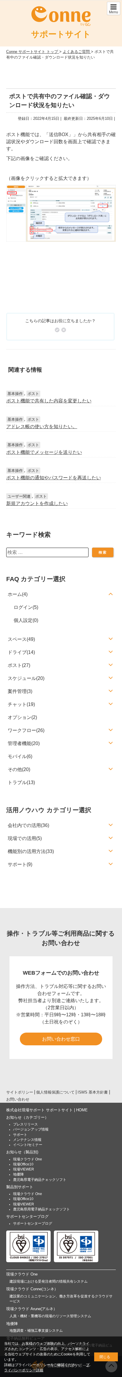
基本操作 (15, 393)
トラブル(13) (21, 782)
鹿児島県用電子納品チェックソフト (41, 1209)
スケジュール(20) (26, 678)
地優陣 (18, 1174)
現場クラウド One (27, 1159)
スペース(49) (21, 639)
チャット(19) (21, 704)
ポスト (33, 393)
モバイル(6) (20, 756)
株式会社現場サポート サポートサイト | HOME (47, 1110)
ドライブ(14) (21, 652)
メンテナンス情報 (27, 1139)
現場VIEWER (23, 1169)
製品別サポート (19, 1187)
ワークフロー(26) (26, 730)
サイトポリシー (19, 1092)
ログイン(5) (26, 607)
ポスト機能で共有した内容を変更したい (49, 400)
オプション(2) (22, 717)
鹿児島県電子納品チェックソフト (39, 1179)
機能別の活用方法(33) (31, 851)
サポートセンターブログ (27, 1216)
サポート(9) (20, 864)
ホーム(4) (18, 594)
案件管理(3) (20, 691)
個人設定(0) (26, 620)
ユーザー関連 (18, 496)
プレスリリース (25, 1124)
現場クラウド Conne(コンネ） (32, 1289)
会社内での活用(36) (28, 825)
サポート (20, 1134)
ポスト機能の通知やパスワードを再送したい (53, 477)
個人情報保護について (55, 1092)
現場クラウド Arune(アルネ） (31, 1309)
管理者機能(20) (24, 743)
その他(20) (19, 769)
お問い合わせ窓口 (61, 1038)
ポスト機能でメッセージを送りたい (44, 452)
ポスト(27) (19, 665)
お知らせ (27, 1117)
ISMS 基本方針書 (93, 1092)
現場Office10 (23, 1164)
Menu (113, 12)
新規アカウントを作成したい (37, 503)
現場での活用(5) (25, 838)
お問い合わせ (17, 1099)
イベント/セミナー (27, 1145)
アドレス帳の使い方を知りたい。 (41, 426)
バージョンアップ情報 (31, 1129)
